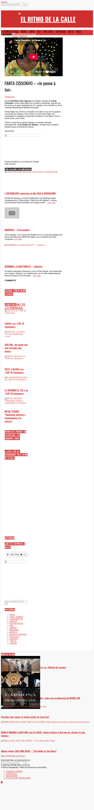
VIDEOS (78, 31)
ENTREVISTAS (61, 31)
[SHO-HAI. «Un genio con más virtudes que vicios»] (16, 343)
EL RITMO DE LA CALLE (10, 31)
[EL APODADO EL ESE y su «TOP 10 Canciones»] (16, 388)
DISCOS (13, 621)
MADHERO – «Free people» (17, 229)
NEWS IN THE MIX (8, 654)
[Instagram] (1, 7)
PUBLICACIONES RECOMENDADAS (18, 169)
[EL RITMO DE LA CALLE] (47, 19)
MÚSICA (24, 31)
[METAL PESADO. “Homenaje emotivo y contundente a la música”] (16, 409)
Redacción (10, 97)
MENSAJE (14, 630)
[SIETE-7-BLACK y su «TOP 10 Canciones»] (16, 367)
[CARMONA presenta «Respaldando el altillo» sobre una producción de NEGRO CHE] (47, 698)
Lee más (18, 239)
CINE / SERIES (48, 31)
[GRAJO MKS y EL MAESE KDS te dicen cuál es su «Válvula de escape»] (47, 667)
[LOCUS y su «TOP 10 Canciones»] (16, 322)
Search (4, 2)
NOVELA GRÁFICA (18, 634)
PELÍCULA (14, 637)
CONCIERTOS (16, 619)
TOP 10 (70, 31)
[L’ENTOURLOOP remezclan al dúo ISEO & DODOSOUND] (33, 197)
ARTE (39, 31)
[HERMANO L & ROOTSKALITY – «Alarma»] (33, 264)
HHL (12, 626)
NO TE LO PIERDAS (15, 306)
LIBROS (32, 31)
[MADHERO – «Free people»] (33, 213)
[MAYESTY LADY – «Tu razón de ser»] (47, 682)
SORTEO (14, 639)
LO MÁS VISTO (10, 304)
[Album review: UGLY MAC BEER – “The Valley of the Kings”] (47, 767)
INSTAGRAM (6, 34)
